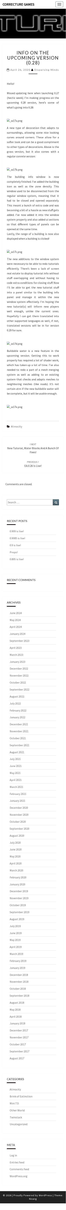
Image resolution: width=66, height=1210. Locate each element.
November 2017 (19, 1037)
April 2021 (16, 780)
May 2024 (15, 620)
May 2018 (15, 1009)
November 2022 (19, 675)
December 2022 (19, 668)
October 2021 (18, 738)
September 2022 (19, 689)
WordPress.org (18, 1176)
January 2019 (17, 968)
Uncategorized (18, 1124)
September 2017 (19, 1051)
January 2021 (17, 800)
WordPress (45, 1195)
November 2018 (19, 981)
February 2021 (18, 794)
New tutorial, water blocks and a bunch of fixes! (33, 448)
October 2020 (18, 821)
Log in (13, 1155)
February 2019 (18, 961)
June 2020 (16, 849)
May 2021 (15, 773)
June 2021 (16, 766)
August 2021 (17, 752)
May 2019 (15, 940)
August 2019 (17, 919)
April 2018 (16, 1016)
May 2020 (15, 856)
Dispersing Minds (46, 69)
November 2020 (19, 814)
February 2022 (18, 710)
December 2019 (19, 891)
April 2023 (16, 647)
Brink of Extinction (21, 1096)
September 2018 (19, 995)
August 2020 (17, 835)
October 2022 (18, 682)
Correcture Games (18, 4)
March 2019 (16, 954)
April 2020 (16, 863)
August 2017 (17, 1058)
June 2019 (16, 933)
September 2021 (19, 745)
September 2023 (19, 640)
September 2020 (19, 828)
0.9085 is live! (17, 538)
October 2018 (18, 988)
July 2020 (15, 842)
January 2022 (17, 717)
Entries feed (17, 1162)
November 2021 (19, 731)
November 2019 (19, 898)
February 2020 (18, 877)
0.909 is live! (17, 531)
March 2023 (16, 654)
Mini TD (14, 1103)
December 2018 (19, 975)
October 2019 (18, 905)
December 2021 (19, 724)
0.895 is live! (17, 559)
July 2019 (15, 926)
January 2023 (17, 661)
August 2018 (17, 1002)
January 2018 (17, 1023)
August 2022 (17, 696)
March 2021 (16, 787)
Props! (14, 552)
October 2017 (18, 1044)
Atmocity (16, 426)
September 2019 (19, 912)
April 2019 (16, 947)
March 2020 (16, 870)
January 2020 (17, 884)
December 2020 (19, 807)
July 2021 (15, 759)
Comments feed (19, 1169)
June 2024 (16, 613)
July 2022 (15, 703)
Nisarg (33, 1198)
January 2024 (17, 633)
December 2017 (19, 1030)
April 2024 (16, 626)
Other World (17, 1110)
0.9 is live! (15, 545)
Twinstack (16, 1117)
